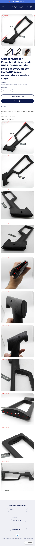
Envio (11, 84)
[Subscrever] (26, 510)
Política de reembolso (28, 538)
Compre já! (17, 101)
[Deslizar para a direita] (33, 52)
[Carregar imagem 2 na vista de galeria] (17, 52)
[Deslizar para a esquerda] (2, 52)
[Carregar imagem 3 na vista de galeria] (26, 52)
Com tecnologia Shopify (16, 538)
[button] (3, 7)
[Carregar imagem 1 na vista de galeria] (8, 52)
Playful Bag (8, 538)
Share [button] (4, 106)
